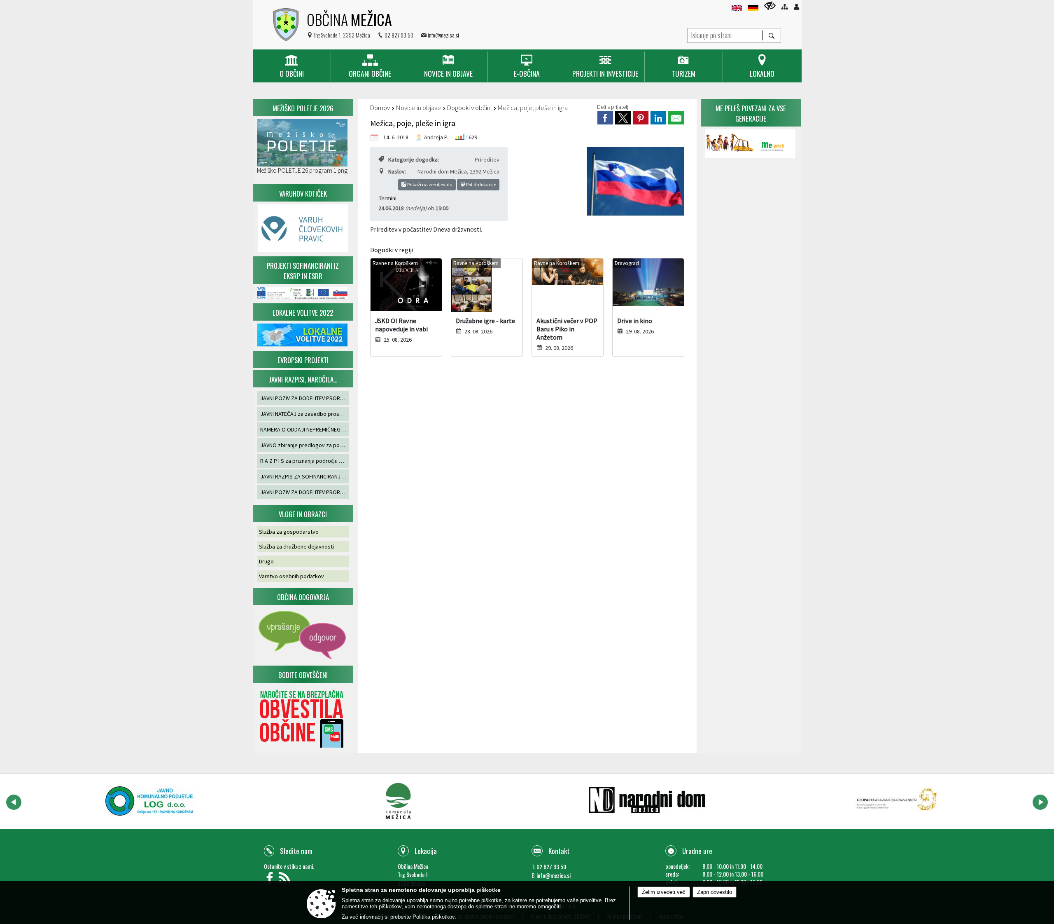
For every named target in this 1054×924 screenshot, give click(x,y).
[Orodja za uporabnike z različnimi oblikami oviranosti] (770, 5)
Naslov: (397, 171)
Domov (380, 107)
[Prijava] (796, 7)
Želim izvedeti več (664, 892)
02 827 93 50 (399, 34)
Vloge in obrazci (303, 514)
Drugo (266, 561)
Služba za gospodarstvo (289, 531)
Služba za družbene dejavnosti (296, 546)
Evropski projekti (303, 360)
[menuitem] (292, 67)
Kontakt (558, 851)
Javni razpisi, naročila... (303, 379)
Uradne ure (697, 851)
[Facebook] (271, 880)
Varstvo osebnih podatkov (291, 576)
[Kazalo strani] (784, 7)
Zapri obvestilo (714, 892)
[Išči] (771, 35)
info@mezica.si (443, 34)
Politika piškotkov (434, 917)
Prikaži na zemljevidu (429, 184)
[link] (605, 117)
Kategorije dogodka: (413, 159)
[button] (13, 802)
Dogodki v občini (469, 107)
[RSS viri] (285, 880)
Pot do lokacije (480, 184)
